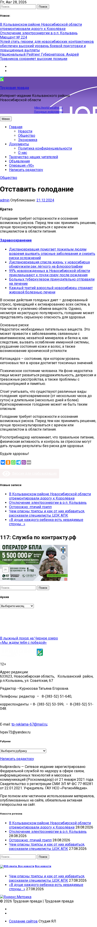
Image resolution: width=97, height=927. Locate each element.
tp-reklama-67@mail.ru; (30, 724)
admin (4, 200)
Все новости (43, 866)
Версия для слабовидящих (33, 473)
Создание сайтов (23, 921)
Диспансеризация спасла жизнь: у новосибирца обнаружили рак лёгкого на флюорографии (49, 264)
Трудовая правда (14, 88)
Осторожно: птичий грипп (30, 507)
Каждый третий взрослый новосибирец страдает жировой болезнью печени (51, 290)
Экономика (27, 140)
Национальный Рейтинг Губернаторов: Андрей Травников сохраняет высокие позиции (39, 56)
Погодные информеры (48, 111)
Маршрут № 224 (13, 37)
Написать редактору (26, 170)
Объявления (19, 161)
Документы (19, 144)
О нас (22, 153)
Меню (6, 119)
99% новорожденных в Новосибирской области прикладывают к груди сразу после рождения (49, 273)
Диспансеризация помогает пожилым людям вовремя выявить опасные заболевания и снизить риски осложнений (52, 253)
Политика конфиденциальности (45, 148)
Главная (15, 127)
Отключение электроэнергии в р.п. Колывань (39, 33)
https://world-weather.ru (48, 107)
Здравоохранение (16, 240)
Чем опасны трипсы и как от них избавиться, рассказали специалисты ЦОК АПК (47, 513)
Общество (26, 135)
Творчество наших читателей (33, 157)
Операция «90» (21, 165)
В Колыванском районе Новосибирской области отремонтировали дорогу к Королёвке (41, 26)
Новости (25, 131)
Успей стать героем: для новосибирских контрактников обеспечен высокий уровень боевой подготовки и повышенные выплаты (47, 45)
